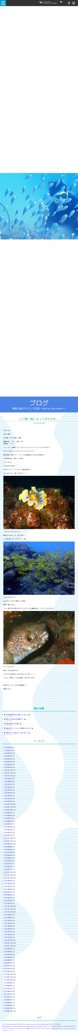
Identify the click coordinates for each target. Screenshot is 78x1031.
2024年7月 (7, 818)
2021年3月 (7, 932)
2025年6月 (7, 787)
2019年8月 (7, 986)
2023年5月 (7, 858)
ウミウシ (40, 1028)
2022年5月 (7, 892)
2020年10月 (8, 946)
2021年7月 (7, 920)
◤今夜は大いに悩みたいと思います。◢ (17, 733)
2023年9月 (7, 847)
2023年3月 (7, 864)
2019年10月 (8, 980)
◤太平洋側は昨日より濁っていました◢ (17, 715)
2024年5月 (7, 824)
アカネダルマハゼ (67, 1026)
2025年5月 (7, 790)
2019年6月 (7, 991)
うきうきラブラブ (58, 1026)
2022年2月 (7, 901)
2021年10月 (8, 912)
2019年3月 (7, 1000)
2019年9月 (7, 983)
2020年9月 (7, 949)
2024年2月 (7, 832)
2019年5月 (7, 994)
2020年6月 (7, 957)
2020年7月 (7, 954)
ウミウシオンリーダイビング (62, 1028)
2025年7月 (7, 784)
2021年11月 (8, 909)
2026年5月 (7, 756)
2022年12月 (8, 872)
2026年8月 (7, 747)
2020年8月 (7, 952)
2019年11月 (8, 977)
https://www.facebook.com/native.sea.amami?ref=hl (23, 1026)
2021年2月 (7, 935)
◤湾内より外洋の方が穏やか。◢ (14, 719)
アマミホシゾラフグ (13, 1028)
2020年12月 (8, 940)
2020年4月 (7, 963)
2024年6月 (7, 821)
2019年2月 (7, 1003)
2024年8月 (7, 815)
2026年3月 (7, 762)
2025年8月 (7, 781)
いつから (52, 1026)
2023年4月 (7, 861)
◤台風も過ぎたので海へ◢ (12, 724)
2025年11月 (8, 773)
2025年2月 (7, 798)
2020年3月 (7, 966)
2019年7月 (7, 988)
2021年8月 (7, 918)
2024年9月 (7, 813)
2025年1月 (7, 801)
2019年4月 (7, 997)
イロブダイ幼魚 (25, 1028)
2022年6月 (7, 889)
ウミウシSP (45, 1028)
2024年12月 (8, 804)
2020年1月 (7, 971)
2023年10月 (8, 844)
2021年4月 (7, 929)
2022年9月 (7, 881)
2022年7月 (7, 886)
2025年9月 (7, 779)
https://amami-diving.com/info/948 (11, 1024)
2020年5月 (7, 960)
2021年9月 (7, 915)
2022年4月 (7, 895)
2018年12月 (8, 1008)
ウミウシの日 (51, 1028)
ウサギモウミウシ (33, 1028)
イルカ (19, 1028)
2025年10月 (8, 776)
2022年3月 (7, 898)
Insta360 (39, 1026)
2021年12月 (8, 906)
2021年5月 (7, 926)
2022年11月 (8, 875)
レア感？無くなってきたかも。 (39, 419)
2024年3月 (7, 830)
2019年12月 (8, 974)
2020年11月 (8, 943)
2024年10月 (8, 810)
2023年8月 (7, 849)
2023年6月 (7, 855)
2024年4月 (7, 827)
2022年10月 (8, 878)
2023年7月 (7, 852)
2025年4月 (7, 793)
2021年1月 (7, 937)
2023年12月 (8, 838)
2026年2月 (7, 764)
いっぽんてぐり (46, 1026)
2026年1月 (7, 767)
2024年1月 (7, 835)
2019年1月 (7, 1005)
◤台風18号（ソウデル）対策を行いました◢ (18, 728)
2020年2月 (7, 969)
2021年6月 (7, 923)
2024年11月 (8, 807)
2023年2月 (7, 867)
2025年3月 (7, 796)
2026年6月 (7, 753)
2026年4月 (7, 759)
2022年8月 (7, 884)
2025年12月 (8, 770)
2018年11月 (8, 1011)
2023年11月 (8, 841)
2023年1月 (7, 869)
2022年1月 (7, 903)
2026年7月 (7, 750)
